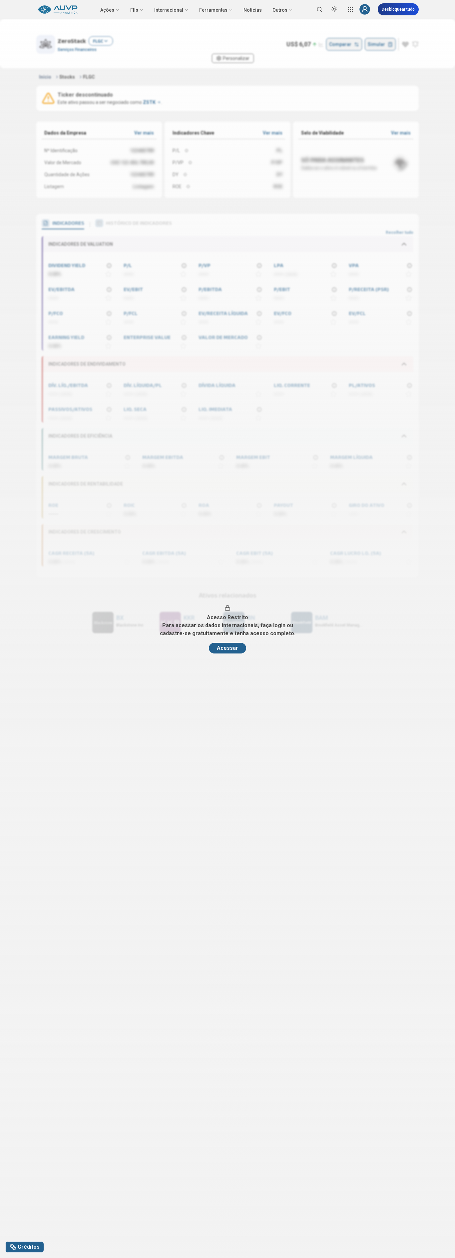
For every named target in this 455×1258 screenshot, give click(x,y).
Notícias (252, 10)
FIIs (134, 10)
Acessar (227, 648)
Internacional (168, 10)
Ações (107, 10)
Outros (279, 10)
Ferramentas (213, 10)
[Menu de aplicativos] (350, 9)
